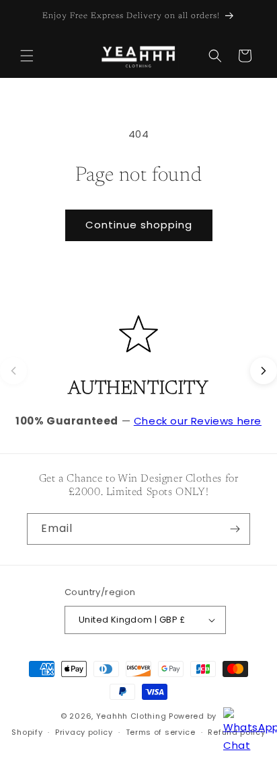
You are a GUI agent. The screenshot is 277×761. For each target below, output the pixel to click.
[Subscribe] (234, 529)
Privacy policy (84, 732)
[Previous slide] (13, 370)
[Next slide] (263, 370)
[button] (27, 56)
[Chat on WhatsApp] (243, 727)
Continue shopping (138, 225)
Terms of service (161, 732)
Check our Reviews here (198, 421)
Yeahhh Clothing (131, 716)
